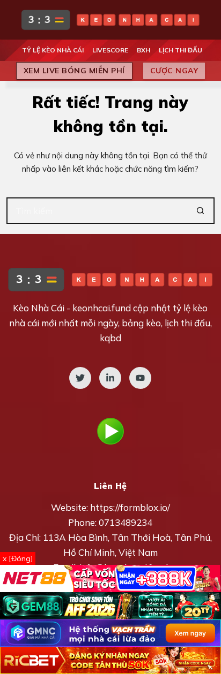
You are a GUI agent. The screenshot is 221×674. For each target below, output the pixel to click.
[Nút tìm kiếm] (201, 210)
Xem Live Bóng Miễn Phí (74, 70)
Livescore (110, 50)
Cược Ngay (174, 70)
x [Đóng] (18, 558)
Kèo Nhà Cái (38, 307)
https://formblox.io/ (130, 507)
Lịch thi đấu (180, 50)
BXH (143, 50)
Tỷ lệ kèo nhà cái (53, 50)
